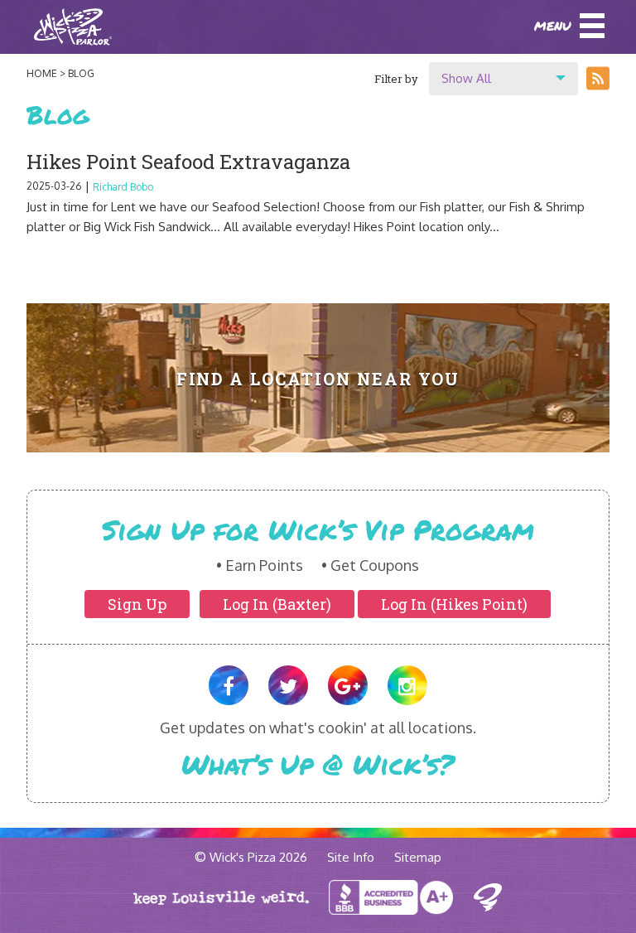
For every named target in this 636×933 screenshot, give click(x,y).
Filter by (396, 78)
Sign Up (137, 604)
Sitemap (417, 857)
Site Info (350, 857)
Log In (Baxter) (277, 604)
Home (41, 73)
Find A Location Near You (318, 379)
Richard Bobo (123, 187)
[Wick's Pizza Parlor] (72, 27)
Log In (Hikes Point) (454, 604)
